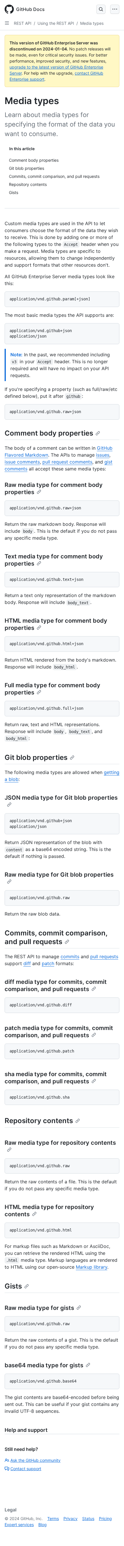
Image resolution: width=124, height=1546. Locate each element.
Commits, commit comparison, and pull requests (56, 937)
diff (27, 963)
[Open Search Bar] (101, 9)
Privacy (70, 1518)
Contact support (25, 1468)
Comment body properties (49, 433)
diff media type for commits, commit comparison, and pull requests (56, 985)
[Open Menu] (114, 9)
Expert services (19, 1524)
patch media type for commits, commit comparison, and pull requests (59, 1032)
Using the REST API (55, 23)
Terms (53, 1518)
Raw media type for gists (39, 1307)
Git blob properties (36, 757)
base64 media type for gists (44, 1365)
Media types (92, 23)
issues (102, 455)
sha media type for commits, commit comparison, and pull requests (56, 1078)
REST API (22, 23)
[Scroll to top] (111, 1533)
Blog (42, 1524)
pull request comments (67, 462)
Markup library (91, 1267)
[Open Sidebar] (7, 23)
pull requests (104, 956)
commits (70, 956)
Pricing (105, 1518)
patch (48, 963)
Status (88, 1518)
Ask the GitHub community (35, 1460)
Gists (13, 1286)
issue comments (22, 462)
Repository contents (39, 1120)
